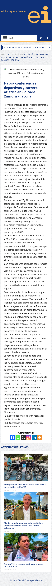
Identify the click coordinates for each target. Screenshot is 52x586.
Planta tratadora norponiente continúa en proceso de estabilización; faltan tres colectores (24, 525)
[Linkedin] (34, 437)
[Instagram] (28, 437)
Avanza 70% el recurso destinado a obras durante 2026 (23, 565)
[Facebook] (12, 437)
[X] (23, 437)
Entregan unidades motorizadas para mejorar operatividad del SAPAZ (25, 485)
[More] (39, 437)
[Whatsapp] (18, 437)
